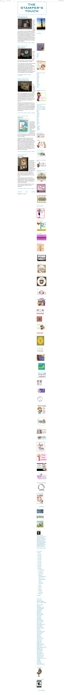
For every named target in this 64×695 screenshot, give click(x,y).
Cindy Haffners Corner (40, 607)
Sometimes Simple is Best (23, 80)
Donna (38, 78)
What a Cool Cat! (21, 47)
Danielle (38, 114)
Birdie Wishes (21, 156)
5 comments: (33, 151)
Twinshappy (39, 660)
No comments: (20, 75)
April (39, 589)
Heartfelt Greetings (40, 614)
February (40, 592)
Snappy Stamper (39, 641)
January (40, 593)
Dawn (38, 115)
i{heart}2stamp (39, 619)
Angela (38, 110)
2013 (39, 559)
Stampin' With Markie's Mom (41, 647)
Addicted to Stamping (40, 601)
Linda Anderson (40, 535)
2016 (39, 555)
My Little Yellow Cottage (41, 631)
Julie (37, 82)
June (39, 586)
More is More (39, 630)
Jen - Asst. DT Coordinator (41, 109)
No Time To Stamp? (40, 632)
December (40, 569)
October (40, 572)
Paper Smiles (39, 636)
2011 (39, 562)
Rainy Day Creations (40, 638)
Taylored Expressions (40, 653)
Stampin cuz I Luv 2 (40, 643)
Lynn (37, 54)
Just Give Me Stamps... (40, 620)
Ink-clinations (39, 618)
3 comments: (33, 42)
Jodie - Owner (39, 105)
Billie (38, 111)
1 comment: (33, 188)
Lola (37, 121)
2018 (39, 552)
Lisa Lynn (38, 84)
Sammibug (38, 126)
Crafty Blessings (39, 609)
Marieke (38, 122)
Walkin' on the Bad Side (41, 664)
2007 (39, 568)
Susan (38, 87)
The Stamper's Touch (32, 8)
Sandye (38, 127)
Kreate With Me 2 (40, 625)
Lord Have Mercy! (40, 626)
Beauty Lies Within (40, 604)
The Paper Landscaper (40, 655)
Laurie (38, 120)
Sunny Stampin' (39, 652)
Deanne (38, 77)
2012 (39, 561)
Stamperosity (39, 642)
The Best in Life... (39, 654)
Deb (37, 57)
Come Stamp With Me (40, 608)
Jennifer (38, 116)
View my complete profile (41, 548)
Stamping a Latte (39, 648)
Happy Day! (20, 117)
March (40, 590)
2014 (39, 558)
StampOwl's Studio (40, 649)
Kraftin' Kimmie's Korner (41, 624)
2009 (39, 565)
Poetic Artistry (39, 637)
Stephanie (38, 128)
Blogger (43, 690)
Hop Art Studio (39, 615)
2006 (39, 595)
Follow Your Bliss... (40, 613)
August (40, 575)
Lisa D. (38, 83)
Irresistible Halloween (23, 17)
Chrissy (38, 76)
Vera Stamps (39, 661)
